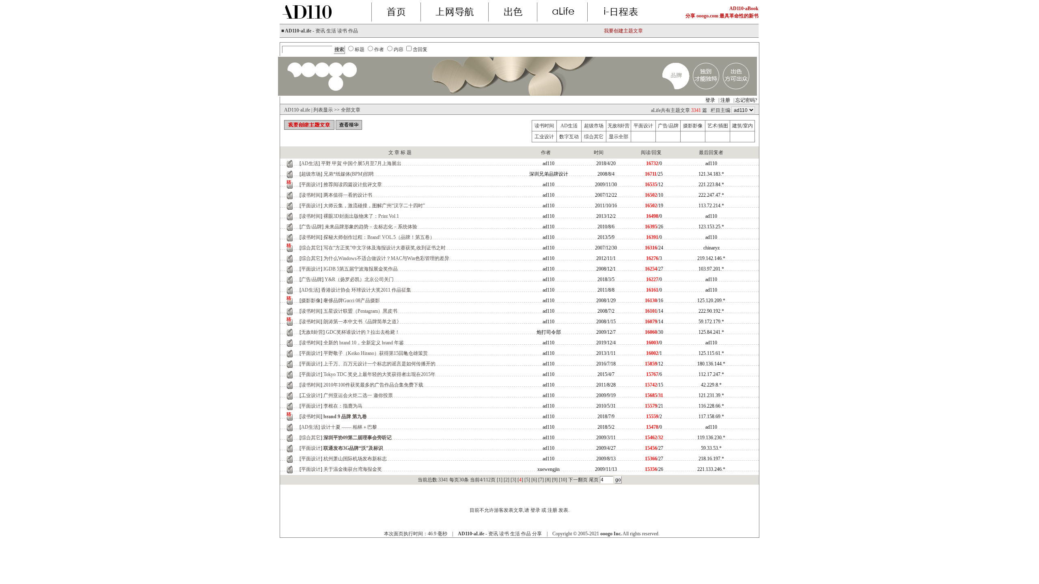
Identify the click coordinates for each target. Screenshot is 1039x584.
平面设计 (643, 126)
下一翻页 (578, 480)
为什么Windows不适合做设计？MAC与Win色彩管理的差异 (386, 258)
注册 (725, 100)
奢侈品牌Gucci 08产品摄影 (351, 300)
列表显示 (323, 110)
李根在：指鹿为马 (342, 406)
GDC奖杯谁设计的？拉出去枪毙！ (363, 332)
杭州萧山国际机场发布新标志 (355, 459)
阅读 (646, 152)
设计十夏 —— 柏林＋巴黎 (349, 427)
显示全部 (618, 137)
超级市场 (594, 126)
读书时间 (544, 126)
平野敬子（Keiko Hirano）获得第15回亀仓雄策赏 (375, 353)
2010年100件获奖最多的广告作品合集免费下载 (373, 385)
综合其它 (594, 137)
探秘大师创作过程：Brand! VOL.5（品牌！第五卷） (379, 237)
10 (562, 480)
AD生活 (569, 126)
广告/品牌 (668, 126)
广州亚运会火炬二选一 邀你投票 (358, 395)
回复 (657, 152)
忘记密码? (746, 100)
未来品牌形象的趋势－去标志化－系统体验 (371, 227)
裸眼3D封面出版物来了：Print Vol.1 (361, 216)
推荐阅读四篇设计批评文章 (352, 184)
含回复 (420, 49)
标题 (359, 49)
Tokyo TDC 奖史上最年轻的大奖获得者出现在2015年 (379, 374)
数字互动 (569, 137)
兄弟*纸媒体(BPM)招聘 (348, 174)
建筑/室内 (742, 126)
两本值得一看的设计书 (347, 195)
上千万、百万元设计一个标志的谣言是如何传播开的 (379, 364)
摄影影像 (693, 126)
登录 (710, 100)
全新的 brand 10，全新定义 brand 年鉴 (363, 343)
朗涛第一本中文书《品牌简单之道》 (362, 321)
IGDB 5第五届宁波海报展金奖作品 (360, 269)
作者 (379, 49)
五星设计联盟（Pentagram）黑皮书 (360, 311)
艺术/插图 (717, 126)
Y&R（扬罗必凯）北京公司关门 (359, 279)
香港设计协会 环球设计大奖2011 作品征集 (366, 290)
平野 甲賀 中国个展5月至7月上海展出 (361, 163)
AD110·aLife (297, 110)
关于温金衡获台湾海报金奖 (352, 469)
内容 (398, 49)
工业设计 (544, 137)
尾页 (594, 480)
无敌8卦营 (618, 126)
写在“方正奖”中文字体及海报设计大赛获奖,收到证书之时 (384, 248)
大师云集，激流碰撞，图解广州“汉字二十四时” (374, 205)
